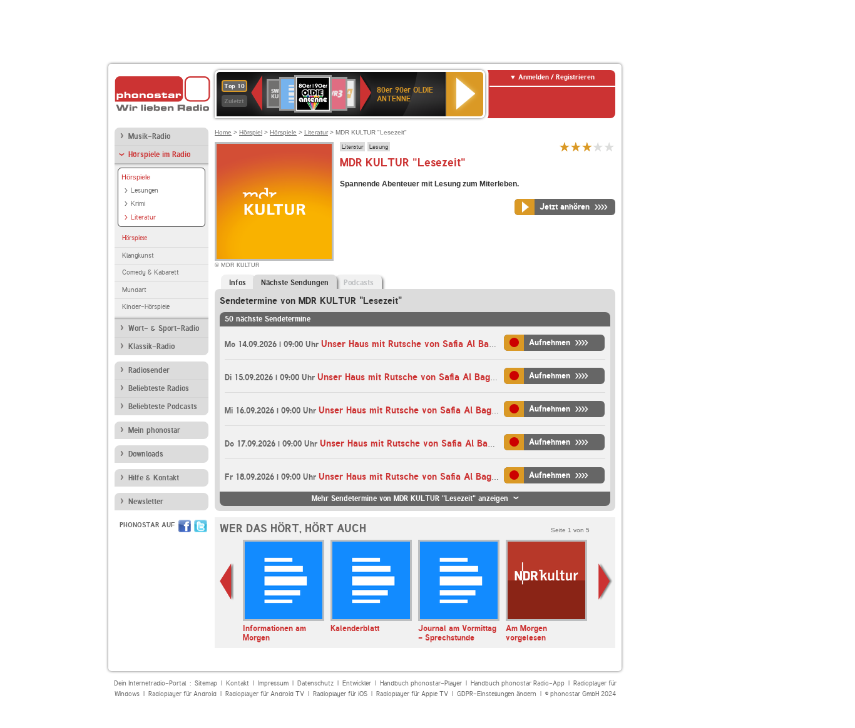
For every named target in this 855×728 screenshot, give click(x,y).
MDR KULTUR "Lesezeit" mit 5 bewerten (609, 146)
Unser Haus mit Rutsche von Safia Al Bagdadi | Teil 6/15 (440, 344)
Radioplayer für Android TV (264, 694)
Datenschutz (315, 683)
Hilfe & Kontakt (153, 477)
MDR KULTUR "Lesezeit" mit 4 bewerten (598, 146)
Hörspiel (250, 132)
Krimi (138, 204)
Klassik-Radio (151, 346)
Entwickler (356, 683)
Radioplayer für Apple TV (412, 694)
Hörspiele (135, 177)
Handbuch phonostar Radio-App (518, 683)
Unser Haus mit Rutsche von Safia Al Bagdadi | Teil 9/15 (439, 443)
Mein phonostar (154, 430)
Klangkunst (138, 255)
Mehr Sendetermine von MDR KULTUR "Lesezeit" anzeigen (410, 498)
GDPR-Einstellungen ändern (496, 694)
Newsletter (145, 501)
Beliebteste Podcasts (162, 406)
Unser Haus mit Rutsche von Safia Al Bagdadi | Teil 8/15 (438, 410)
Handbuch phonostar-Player (421, 683)
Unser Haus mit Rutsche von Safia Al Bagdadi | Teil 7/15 (436, 377)
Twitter (200, 526)
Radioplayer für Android (182, 694)
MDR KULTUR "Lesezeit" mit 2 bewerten (575, 146)
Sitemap (206, 683)
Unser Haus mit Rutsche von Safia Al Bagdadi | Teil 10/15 (441, 476)
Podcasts (359, 282)
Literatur (143, 217)
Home (223, 132)
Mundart (134, 290)
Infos (237, 282)
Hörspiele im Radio (159, 154)
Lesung (378, 146)
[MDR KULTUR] (274, 201)
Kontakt (237, 683)
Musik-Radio (149, 136)
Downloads (145, 454)
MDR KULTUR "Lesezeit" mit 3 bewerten (587, 146)
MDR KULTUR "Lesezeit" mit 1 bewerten (564, 146)
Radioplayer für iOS (340, 694)
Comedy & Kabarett (150, 272)
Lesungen (144, 190)
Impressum (273, 683)
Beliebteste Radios (158, 388)
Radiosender (149, 370)
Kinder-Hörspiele (146, 307)
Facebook (184, 526)
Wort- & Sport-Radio (163, 328)
